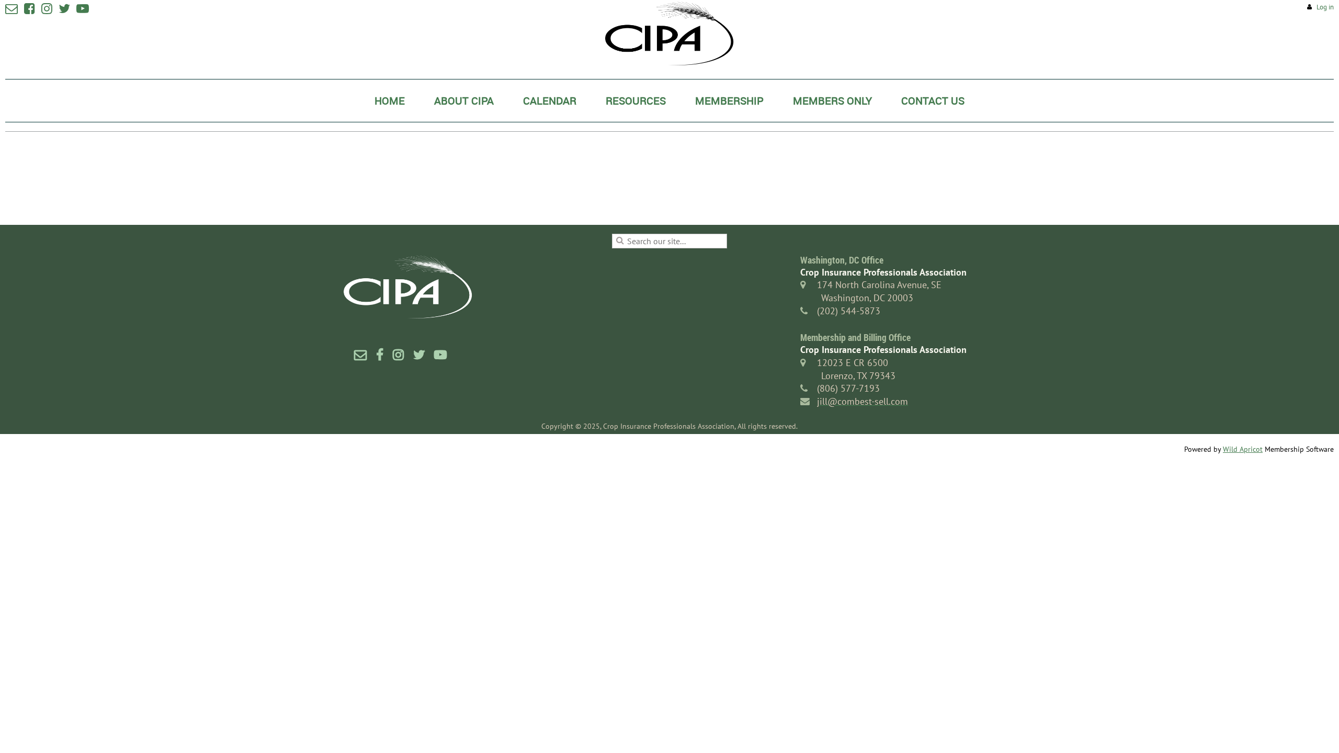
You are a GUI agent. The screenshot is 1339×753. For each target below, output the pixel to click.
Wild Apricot (1243, 449)
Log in (1325, 7)
